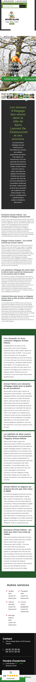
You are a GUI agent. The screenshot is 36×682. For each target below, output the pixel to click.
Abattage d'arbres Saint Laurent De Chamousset (12, 620)
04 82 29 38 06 (9, 1)
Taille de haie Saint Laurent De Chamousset (12, 605)
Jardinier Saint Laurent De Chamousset (12, 594)
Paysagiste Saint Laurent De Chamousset (25, 594)
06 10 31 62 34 (22, 1)
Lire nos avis (11, 678)
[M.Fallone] (12, 18)
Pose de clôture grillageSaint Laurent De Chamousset (25, 606)
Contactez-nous (11, 79)
